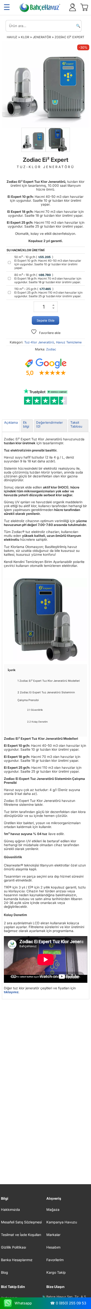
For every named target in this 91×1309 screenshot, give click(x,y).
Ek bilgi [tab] (26, 424)
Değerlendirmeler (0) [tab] (49, 424)
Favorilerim (55, 1260)
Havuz (12, 37)
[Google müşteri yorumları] (45, 367)
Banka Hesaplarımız (17, 1260)
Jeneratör (42, 37)
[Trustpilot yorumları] (45, 396)
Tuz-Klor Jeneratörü (39, 342)
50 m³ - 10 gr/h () (47, 262)
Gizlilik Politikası (13, 1247)
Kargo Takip (56, 1272)
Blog (4, 1272)
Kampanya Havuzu (61, 1222)
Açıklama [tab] (11, 422)
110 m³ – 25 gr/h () (48, 292)
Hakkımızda (10, 1209)
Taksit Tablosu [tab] (76, 424)
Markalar (53, 1235)
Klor (25, 37)
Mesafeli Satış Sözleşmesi (21, 1222)
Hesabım (53, 1247)
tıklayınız (11, 992)
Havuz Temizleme (69, 342)
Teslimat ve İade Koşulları (21, 1235)
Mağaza (52, 1209)
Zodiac (51, 349)
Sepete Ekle (46, 320)
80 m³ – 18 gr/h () (47, 278)
